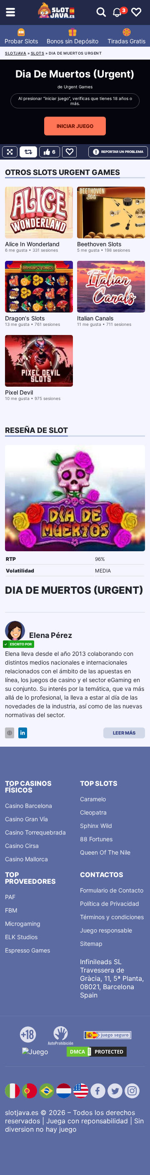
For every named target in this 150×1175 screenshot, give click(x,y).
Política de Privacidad (109, 903)
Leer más (124, 733)
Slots (38, 53)
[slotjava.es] (56, 12)
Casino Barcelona (28, 805)
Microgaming (22, 923)
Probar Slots (21, 41)
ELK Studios (21, 936)
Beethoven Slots (99, 244)
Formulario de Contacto (111, 890)
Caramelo (93, 798)
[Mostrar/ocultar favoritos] (136, 12)
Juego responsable (106, 930)
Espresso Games (27, 950)
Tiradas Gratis (126, 41)
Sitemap (91, 943)
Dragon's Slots (25, 318)
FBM (11, 910)
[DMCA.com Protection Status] (96, 1051)
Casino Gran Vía (26, 818)
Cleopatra (93, 812)
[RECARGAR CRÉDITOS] (28, 152)
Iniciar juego (75, 126)
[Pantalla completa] (10, 152)
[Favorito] (69, 152)
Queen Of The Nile (105, 852)
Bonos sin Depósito (72, 41)
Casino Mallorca (26, 858)
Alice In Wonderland (32, 244)
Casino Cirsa (22, 845)
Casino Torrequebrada (35, 832)
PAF (10, 896)
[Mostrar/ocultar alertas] (101, 12)
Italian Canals (95, 318)
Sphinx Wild (96, 825)
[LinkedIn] (22, 733)
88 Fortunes (96, 838)
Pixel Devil (19, 392)
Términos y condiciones (112, 916)
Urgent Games (78, 86)
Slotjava (15, 53)
